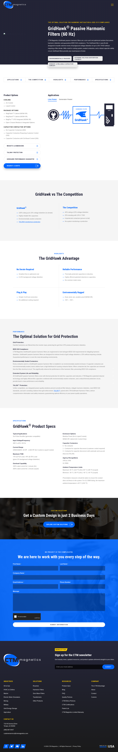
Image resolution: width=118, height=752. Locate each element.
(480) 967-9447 (9, 730)
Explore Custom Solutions (57, 524)
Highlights (58, 80)
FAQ (63, 693)
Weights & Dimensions (15, 146)
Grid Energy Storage (10, 708)
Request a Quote (13, 166)
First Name (17, 564)
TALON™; (57, 391)
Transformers (37, 697)
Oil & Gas (7, 686)
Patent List (65, 708)
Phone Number (65, 582)
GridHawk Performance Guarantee (20, 159)
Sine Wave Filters (38, 693)
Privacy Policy (77, 746)
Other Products (38, 701)
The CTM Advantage (98, 686)
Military (6, 704)
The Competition (35, 80)
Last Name (64, 564)
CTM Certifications (68, 704)
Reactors (36, 686)
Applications (13, 80)
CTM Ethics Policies (68, 701)
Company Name (19, 573)
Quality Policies (67, 697)
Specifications (101, 80)
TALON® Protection (14, 152)
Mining (6, 701)
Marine (6, 693)
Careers (94, 697)
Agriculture (7, 712)
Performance (80, 80)
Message (16, 591)
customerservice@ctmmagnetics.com (16, 733)
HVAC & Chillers (9, 689)
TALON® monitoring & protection (29, 222)
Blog (63, 689)
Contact (93, 693)
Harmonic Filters (38, 689)
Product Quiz (66, 686)
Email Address (18, 582)
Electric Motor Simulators (12, 697)
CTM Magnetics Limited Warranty (73, 712)
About (93, 689)
